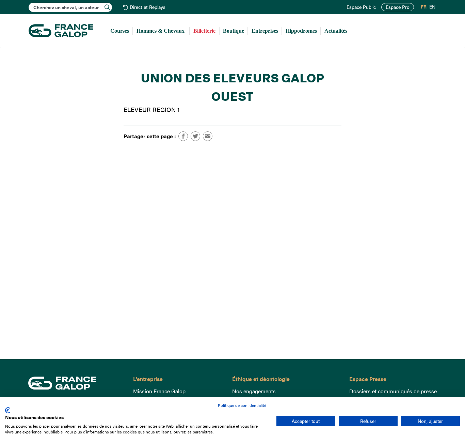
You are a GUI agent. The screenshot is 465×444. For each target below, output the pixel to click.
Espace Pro (398, 7)
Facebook (183, 136)
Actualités (335, 31)
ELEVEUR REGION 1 (152, 109)
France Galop (75, 383)
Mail (207, 136)
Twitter (195, 136)
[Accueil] (61, 31)
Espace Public (361, 7)
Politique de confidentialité (242, 405)
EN (432, 6)
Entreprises (265, 31)
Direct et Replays (147, 7)
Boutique (233, 31)
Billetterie (204, 31)
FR (424, 6)
